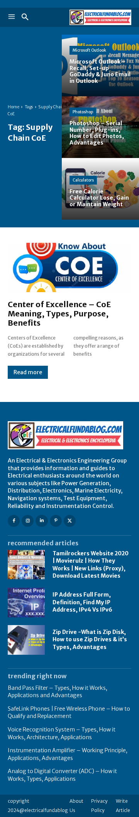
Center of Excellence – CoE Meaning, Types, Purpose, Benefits (59, 313)
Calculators (83, 180)
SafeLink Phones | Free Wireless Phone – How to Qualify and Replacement (69, 712)
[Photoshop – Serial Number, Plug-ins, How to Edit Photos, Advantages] (100, 127)
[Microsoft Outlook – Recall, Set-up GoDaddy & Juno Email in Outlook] (100, 65)
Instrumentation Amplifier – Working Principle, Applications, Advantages (67, 754)
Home (13, 106)
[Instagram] (28, 521)
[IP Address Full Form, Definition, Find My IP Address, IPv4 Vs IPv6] (26, 602)
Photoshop (83, 111)
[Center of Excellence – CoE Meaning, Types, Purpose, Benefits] (69, 267)
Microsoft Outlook (89, 50)
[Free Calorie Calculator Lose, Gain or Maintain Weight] (100, 189)
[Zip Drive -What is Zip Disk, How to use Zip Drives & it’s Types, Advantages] (26, 640)
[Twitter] (70, 521)
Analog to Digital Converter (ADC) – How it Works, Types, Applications (62, 775)
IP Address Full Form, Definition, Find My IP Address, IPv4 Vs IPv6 (82, 602)
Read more (28, 372)
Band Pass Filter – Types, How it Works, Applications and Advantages (57, 691)
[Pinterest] (56, 521)
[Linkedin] (41, 521)
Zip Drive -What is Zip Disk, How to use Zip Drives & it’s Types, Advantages (90, 640)
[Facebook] (14, 521)
